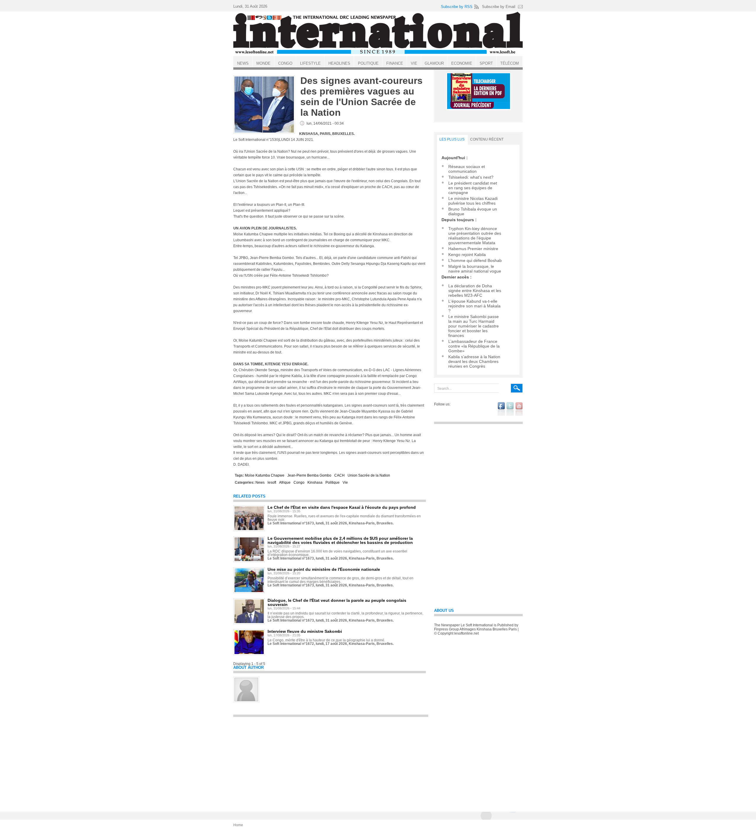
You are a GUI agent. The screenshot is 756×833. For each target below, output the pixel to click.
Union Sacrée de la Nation (369, 475)
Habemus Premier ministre (473, 248)
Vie (345, 482)
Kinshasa (314, 482)
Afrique (285, 482)
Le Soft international (378, 33)
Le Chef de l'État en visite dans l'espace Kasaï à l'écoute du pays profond (342, 507)
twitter (510, 409)
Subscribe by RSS (456, 6)
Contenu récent (487, 139)
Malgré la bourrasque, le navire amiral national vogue (474, 268)
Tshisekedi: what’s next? (470, 177)
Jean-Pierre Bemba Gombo (309, 475)
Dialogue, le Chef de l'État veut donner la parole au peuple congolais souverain (337, 602)
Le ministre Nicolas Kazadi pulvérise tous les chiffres (473, 201)
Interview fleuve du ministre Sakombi (305, 631)
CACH (339, 475)
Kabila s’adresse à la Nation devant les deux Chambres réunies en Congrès (474, 361)
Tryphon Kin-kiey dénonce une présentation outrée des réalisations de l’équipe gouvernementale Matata (474, 235)
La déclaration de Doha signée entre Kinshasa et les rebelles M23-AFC (474, 290)
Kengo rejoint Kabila (467, 254)
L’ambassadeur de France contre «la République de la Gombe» (474, 346)
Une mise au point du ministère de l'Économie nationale (324, 569)
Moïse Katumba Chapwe (264, 475)
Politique (332, 482)
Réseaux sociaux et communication (466, 169)
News (260, 482)
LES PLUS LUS (452, 139)
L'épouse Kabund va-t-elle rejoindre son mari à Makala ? (474, 306)
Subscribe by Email (498, 6)
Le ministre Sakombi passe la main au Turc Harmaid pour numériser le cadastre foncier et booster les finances (473, 326)
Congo (299, 482)
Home (238, 825)
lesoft (272, 482)
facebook (501, 409)
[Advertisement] (330, 761)
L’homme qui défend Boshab (475, 260)
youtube (519, 409)
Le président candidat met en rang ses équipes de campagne (472, 188)
